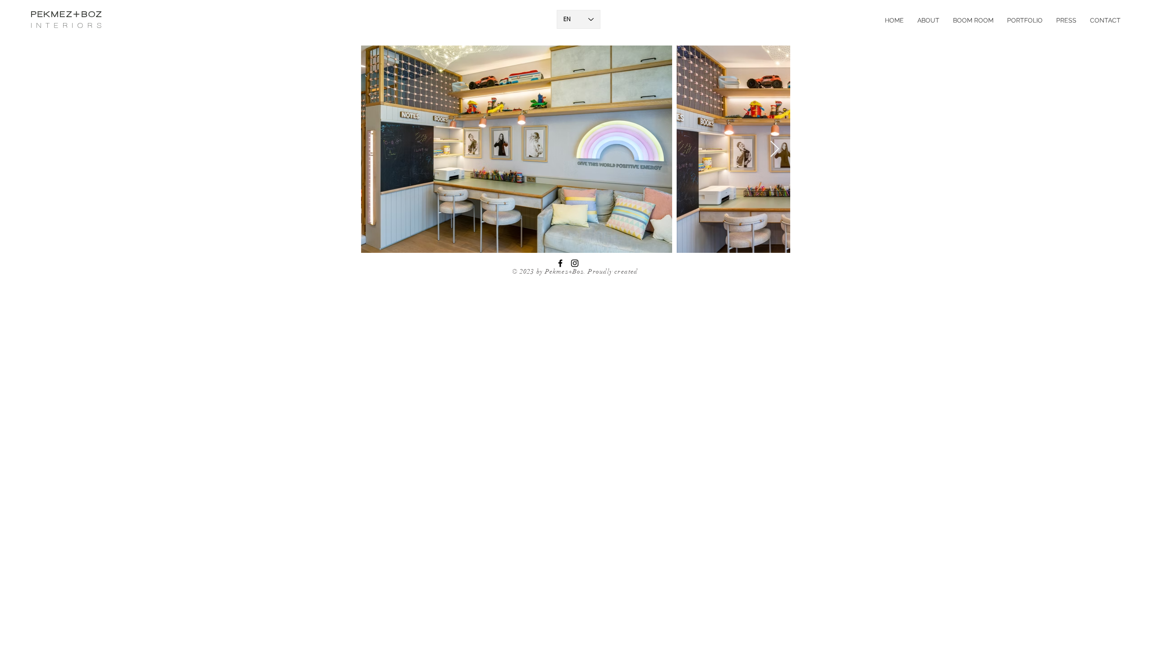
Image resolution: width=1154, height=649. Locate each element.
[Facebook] (560, 263)
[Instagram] (575, 263)
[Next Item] (774, 149)
